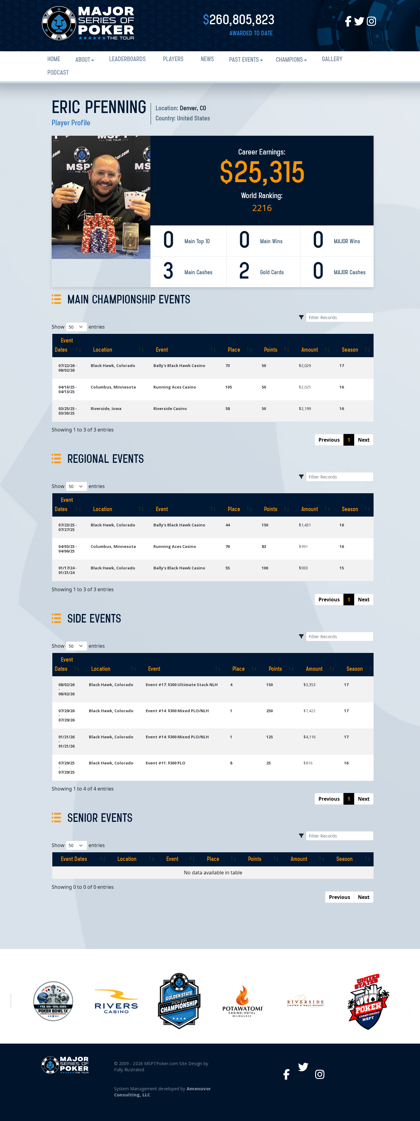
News (207, 59)
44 (227, 525)
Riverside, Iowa (106, 408)
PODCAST (58, 72)
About (82, 60)
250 (269, 710)
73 (227, 365)
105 (228, 387)
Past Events (244, 60)
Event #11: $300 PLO (165, 763)
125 (269, 737)
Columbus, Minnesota (113, 387)
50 (264, 365)
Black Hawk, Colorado (113, 365)
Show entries (78, 326)
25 (268, 763)
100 (265, 568)
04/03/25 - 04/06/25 (67, 549)
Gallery (332, 59)
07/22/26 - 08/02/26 (67, 368)
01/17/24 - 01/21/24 (67, 570)
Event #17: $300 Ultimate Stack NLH (182, 684)
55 (227, 568)
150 (265, 525)
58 (227, 408)
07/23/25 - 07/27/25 (67, 527)
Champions (289, 60)
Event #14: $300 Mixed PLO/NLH (177, 710)
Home (53, 59)
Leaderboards (127, 59)
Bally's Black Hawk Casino (179, 365)
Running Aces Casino (174, 387)
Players (173, 59)
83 (264, 546)
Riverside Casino (170, 408)
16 (341, 387)
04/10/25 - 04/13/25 (67, 389)
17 (341, 365)
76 (227, 546)
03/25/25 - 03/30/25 (67, 411)
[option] (53, 1001)
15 (341, 568)
